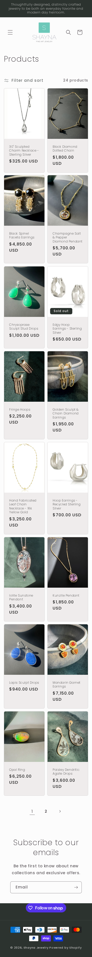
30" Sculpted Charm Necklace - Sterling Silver (24, 150)
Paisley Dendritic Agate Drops (66, 771)
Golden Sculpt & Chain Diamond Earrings (66, 414)
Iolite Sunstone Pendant (21, 597)
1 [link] (32, 811)
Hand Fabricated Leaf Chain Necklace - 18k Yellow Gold (23, 506)
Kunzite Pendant (66, 596)
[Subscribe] (76, 887)
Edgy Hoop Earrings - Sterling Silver (67, 328)
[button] (10, 32)
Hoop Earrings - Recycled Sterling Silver (66, 504)
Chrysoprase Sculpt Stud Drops (23, 326)
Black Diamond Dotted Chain (65, 148)
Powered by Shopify (65, 948)
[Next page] (59, 811)
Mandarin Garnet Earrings (66, 684)
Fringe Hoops (19, 410)
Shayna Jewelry (36, 948)
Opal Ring (17, 769)
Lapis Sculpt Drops (24, 682)
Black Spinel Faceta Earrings (21, 235)
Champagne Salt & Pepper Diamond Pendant (68, 238)
